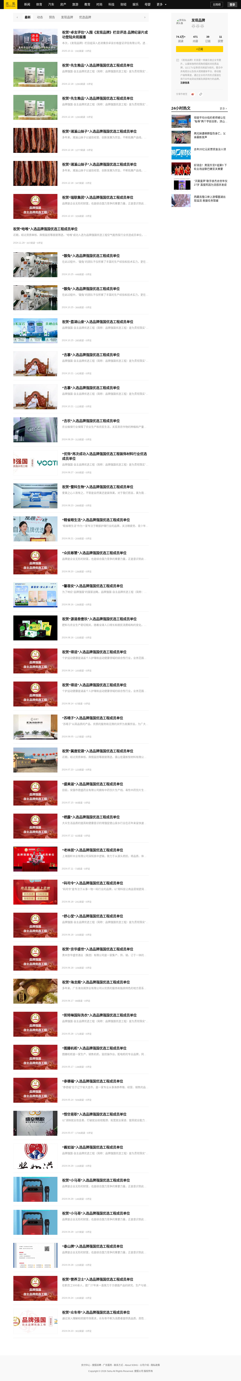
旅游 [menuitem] (75, 4)
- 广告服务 (106, 1365)
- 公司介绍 (143, 1365)
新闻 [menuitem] (27, 4)
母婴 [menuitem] (148, 4)
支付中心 (85, 1365)
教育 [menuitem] (87, 4)
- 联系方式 (117, 1365)
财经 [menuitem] (123, 4)
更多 (223, 108)
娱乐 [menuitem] (136, 4)
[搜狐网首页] (10, 4)
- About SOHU (130, 1365)
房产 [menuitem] (63, 4)
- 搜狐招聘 (95, 1365)
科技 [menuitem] (111, 4)
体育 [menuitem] (39, 4)
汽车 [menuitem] (51, 4)
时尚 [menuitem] (99, 4)
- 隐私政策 (154, 1365)
